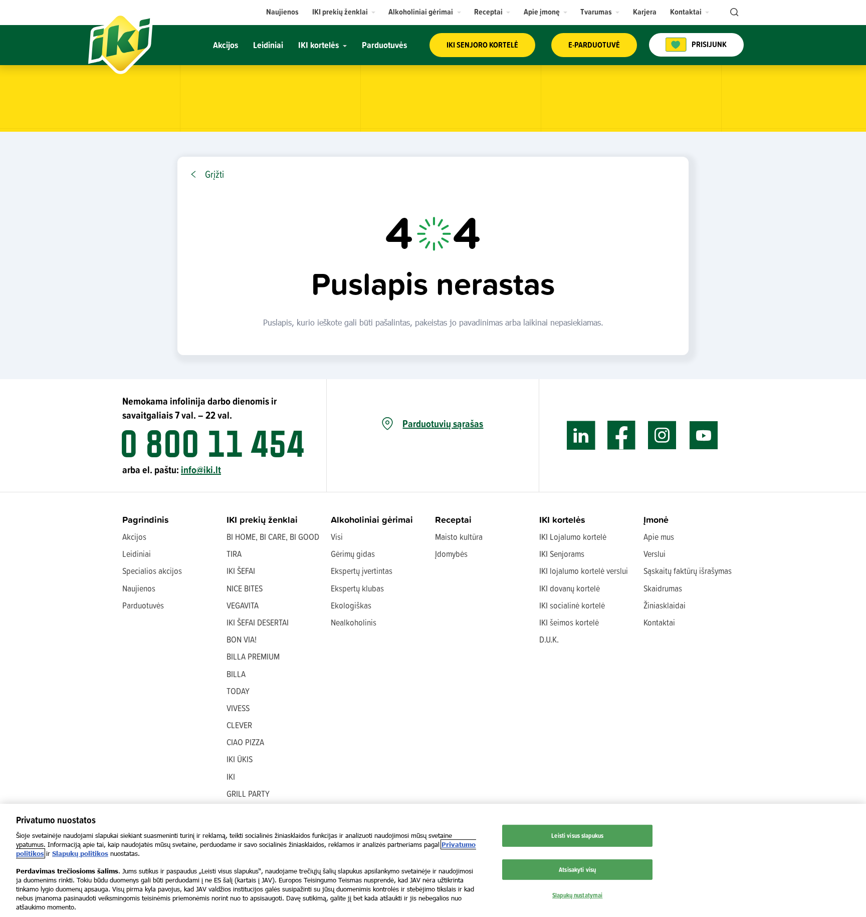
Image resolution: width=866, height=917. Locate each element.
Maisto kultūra (459, 536)
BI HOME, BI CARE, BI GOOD (273, 536)
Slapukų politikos (80, 853)
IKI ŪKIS (240, 759)
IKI (231, 776)
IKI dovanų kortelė (569, 588)
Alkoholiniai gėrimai (372, 519)
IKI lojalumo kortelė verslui (583, 570)
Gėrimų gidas (353, 553)
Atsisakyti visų (577, 869)
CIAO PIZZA (245, 742)
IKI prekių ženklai (262, 519)
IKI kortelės (562, 519)
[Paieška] (733, 12)
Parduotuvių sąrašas (442, 423)
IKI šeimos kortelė (569, 622)
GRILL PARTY (248, 793)
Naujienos (138, 588)
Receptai (453, 519)
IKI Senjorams (561, 553)
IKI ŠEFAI (241, 570)
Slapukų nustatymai (577, 894)
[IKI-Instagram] (662, 435)
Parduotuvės (143, 605)
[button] (344, 12)
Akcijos (134, 536)
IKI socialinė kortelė (572, 605)
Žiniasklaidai (664, 605)
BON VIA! (242, 639)
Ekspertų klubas (357, 588)
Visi (337, 536)
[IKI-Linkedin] (581, 435)
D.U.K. (549, 639)
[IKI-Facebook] (621, 435)
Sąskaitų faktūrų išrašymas (687, 570)
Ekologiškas (351, 605)
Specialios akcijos (152, 570)
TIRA (234, 553)
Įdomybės (451, 553)
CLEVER (239, 725)
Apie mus (658, 536)
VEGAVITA (243, 605)
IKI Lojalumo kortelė (572, 536)
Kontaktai (659, 622)
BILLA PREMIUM (253, 656)
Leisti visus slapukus (577, 835)
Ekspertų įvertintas (361, 570)
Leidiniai (136, 553)
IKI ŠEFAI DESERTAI (258, 622)
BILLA (236, 674)
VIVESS (238, 708)
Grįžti (214, 174)
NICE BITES (245, 588)
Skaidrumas (662, 588)
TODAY (238, 691)
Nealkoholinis (353, 622)
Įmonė (656, 519)
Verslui (654, 553)
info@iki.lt (201, 469)
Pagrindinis (145, 519)
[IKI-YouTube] (703, 435)
